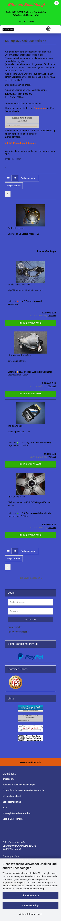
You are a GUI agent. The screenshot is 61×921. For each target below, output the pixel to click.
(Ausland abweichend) (42, 372)
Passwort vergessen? (18, 631)
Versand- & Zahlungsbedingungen (19, 784)
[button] (8, 178)
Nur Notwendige (30, 905)
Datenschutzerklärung (33, 888)
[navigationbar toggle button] (57, 29)
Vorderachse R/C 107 (19, 284)
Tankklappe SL (15, 426)
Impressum (8, 779)
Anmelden (30, 619)
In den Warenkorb (30, 323)
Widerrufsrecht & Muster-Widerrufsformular (23, 790)
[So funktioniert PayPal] (30, 656)
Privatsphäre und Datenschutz (17, 813)
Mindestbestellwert (12, 796)
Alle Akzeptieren (30, 895)
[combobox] (29, 178)
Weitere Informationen (30, 914)
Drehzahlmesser (16, 228)
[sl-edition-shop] (7, 29)
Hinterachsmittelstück (19, 355)
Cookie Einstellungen (13, 819)
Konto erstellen (15, 627)
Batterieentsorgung (12, 802)
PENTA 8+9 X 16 (16, 496)
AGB (5, 807)
